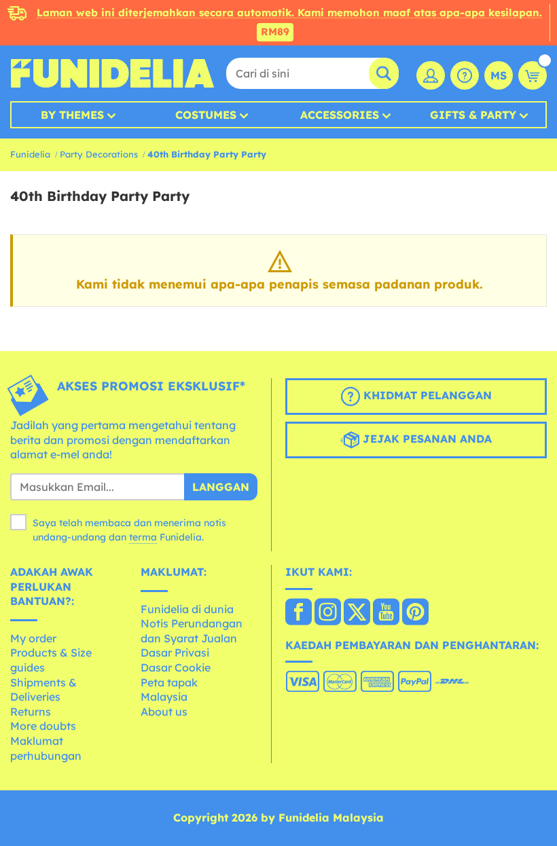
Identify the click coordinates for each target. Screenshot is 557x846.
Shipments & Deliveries (43, 690)
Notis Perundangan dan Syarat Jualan (191, 631)
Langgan (220, 487)
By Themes (72, 114)
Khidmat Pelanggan (426, 396)
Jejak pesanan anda (425, 439)
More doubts (43, 726)
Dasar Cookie (176, 667)
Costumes (205, 114)
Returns (30, 711)
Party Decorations (99, 154)
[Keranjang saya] (532, 75)
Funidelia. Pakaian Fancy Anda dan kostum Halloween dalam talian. (112, 73)
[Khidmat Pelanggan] (464, 75)
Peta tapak (169, 682)
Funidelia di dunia (187, 609)
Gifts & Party (473, 114)
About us (164, 711)
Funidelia (30, 154)
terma (143, 537)
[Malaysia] (298, 613)
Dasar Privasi (175, 652)
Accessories (339, 114)
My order (33, 638)
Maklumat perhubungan (46, 748)
